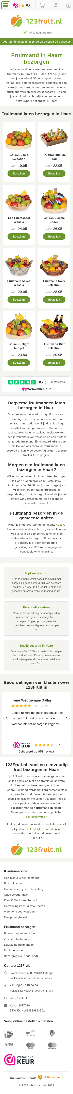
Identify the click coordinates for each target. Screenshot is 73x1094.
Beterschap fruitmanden (19, 933)
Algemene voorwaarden (19, 911)
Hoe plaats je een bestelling (22, 877)
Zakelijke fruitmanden (18, 939)
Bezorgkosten (13, 883)
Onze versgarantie (16, 894)
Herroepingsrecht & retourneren (24, 905)
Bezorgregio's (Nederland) (21, 955)
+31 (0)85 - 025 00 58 (24, 985)
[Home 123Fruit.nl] (36, 25)
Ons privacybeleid (15, 917)
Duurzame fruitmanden (19, 944)
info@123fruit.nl (20, 998)
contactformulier (36, 816)
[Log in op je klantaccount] (55, 5)
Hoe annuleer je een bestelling (23, 889)
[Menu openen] (5, 5)
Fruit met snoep (14, 950)
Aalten (60, 524)
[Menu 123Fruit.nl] (6, 5)
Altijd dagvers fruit (40, 32)
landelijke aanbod (41, 829)
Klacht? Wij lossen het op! (20, 900)
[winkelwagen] (42, 5)
